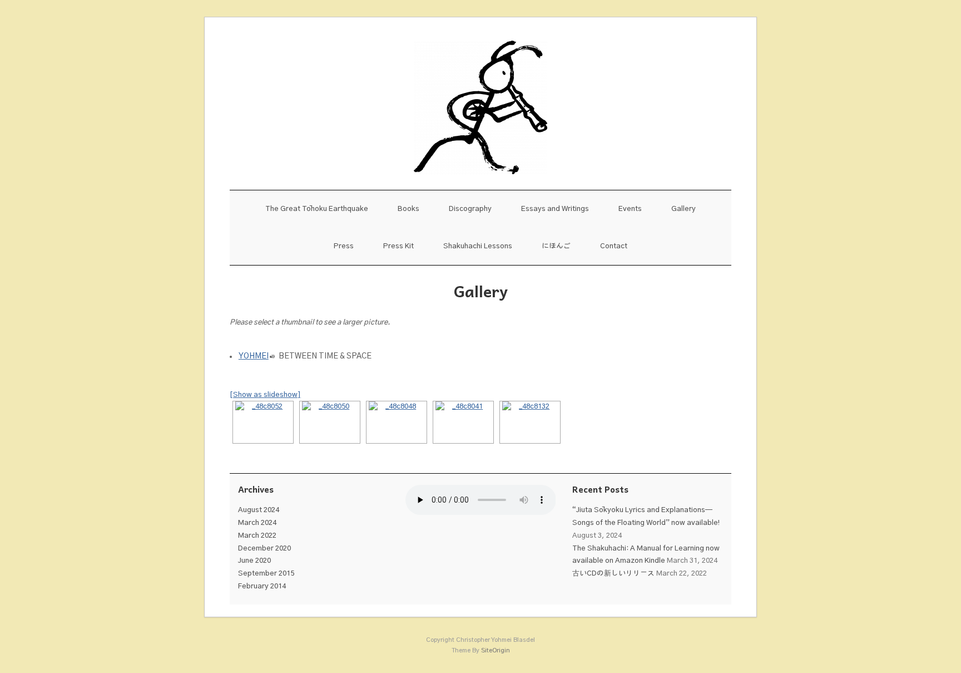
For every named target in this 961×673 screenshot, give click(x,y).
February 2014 (262, 586)
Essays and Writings (555, 209)
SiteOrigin (495, 650)
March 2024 (257, 523)
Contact (613, 246)
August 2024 (258, 510)
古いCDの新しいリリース (613, 573)
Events (630, 209)
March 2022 (257, 535)
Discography (470, 209)
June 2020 (254, 560)
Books (408, 209)
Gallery (683, 209)
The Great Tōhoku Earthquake (316, 209)
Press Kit (398, 246)
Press (344, 246)
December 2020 (264, 548)
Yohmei (254, 356)
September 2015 (266, 573)
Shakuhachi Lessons (477, 246)
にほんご (556, 246)
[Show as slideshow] (265, 395)
